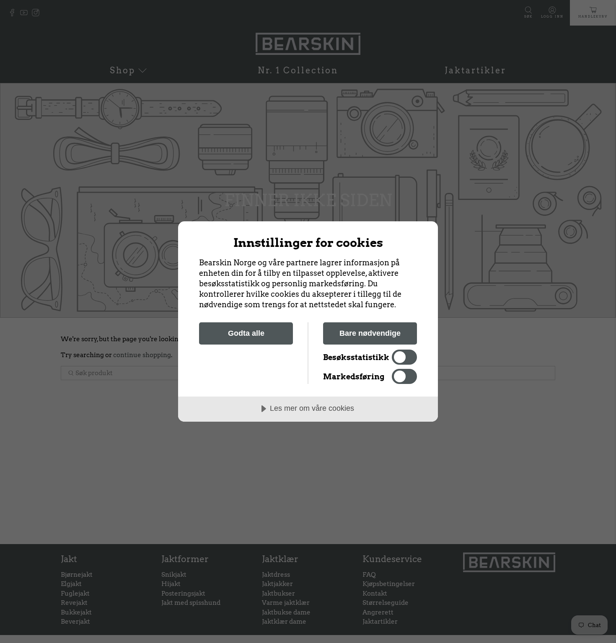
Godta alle (246, 333)
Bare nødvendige (370, 333)
